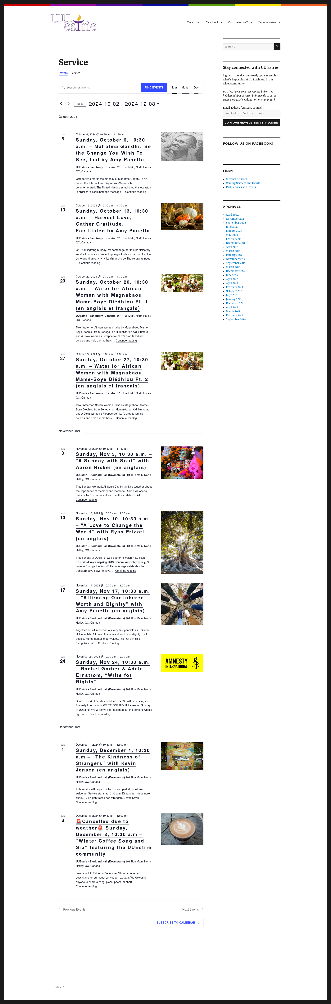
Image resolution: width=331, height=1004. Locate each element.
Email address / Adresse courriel (242, 107)
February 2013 (234, 287)
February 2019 (234, 239)
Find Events (154, 87)
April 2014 (232, 279)
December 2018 (235, 243)
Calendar (194, 22)
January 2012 (234, 299)
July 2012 (231, 295)
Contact (212, 22)
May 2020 (232, 235)
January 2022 (234, 231)
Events (63, 73)
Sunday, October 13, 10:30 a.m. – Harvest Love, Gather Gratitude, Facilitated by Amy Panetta (113, 220)
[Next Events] (68, 103)
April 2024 (232, 214)
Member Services (236, 179)
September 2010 (236, 319)
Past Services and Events (241, 187)
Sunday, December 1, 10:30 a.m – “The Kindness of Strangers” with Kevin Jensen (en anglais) (113, 760)
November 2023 (235, 218)
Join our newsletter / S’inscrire (251, 122)
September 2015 (236, 263)
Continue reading (135, 192)
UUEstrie (56, 987)
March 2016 (233, 251)
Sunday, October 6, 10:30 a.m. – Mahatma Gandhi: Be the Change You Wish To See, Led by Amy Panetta (113, 149)
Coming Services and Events (243, 183)
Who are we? (238, 22)
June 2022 (232, 226)
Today (80, 103)
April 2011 (232, 307)
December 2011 (235, 303)
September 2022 (236, 222)
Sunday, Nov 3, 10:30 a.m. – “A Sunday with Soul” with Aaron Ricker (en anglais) (114, 460)
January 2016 (234, 255)
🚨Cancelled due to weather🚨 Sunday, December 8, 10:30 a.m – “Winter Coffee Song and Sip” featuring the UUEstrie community (114, 837)
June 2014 (232, 275)
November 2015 (235, 259)
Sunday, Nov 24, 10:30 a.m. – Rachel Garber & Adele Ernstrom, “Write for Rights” (113, 672)
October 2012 (234, 291)
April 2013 (232, 283)
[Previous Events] (61, 103)
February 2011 (234, 315)
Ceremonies (266, 22)
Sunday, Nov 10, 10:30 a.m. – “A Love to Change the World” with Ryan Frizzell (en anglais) (113, 528)
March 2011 (233, 311)
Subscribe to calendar (176, 922)
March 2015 (233, 267)
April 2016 (232, 247)
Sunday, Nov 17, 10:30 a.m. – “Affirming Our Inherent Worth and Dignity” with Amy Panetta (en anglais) (113, 601)
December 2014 (235, 271)
